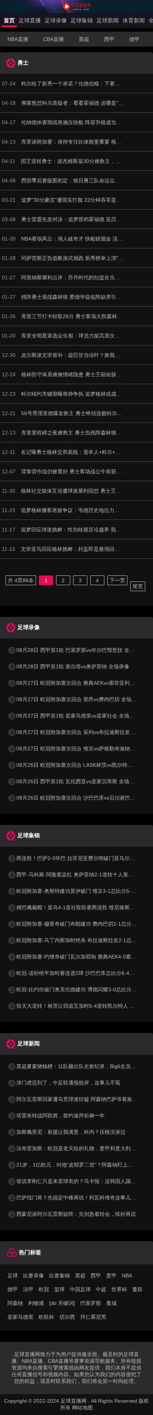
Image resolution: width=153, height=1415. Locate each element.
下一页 (117, 580)
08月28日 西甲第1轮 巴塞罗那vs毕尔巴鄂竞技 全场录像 (80, 650)
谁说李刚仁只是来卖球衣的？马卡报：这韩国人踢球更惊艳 (84, 1181)
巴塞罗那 (90, 1303)
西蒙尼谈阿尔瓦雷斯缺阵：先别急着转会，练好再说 (76, 1214)
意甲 (111, 1275)
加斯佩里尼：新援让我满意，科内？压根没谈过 (71, 1132)
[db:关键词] (62, 1303)
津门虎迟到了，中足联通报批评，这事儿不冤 (68, 1083)
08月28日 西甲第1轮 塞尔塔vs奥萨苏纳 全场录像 (72, 666)
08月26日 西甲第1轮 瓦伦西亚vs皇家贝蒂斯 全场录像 (78, 781)
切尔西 (67, 1317)
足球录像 (56, 20)
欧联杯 (46, 1317)
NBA (127, 1275)
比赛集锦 (59, 1275)
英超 (84, 39)
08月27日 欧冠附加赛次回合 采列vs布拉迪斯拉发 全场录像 (84, 732)
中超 (101, 1289)
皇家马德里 (20, 1317)
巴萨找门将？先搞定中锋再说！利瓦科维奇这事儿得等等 (81, 1198)
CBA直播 (53, 39)
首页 (9, 20)
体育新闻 (134, 20)
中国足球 (80, 1289)
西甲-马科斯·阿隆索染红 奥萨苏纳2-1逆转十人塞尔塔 (77, 875)
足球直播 (30, 20)
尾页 (138, 586)
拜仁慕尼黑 (93, 1317)
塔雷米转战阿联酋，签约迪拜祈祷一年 (60, 1115)
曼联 (137, 1289)
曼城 (111, 1303)
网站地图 (82, 1408)
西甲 (109, 39)
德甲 (134, 39)
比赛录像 (33, 1275)
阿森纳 (15, 1303)
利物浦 (36, 1303)
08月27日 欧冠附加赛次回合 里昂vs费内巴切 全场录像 (79, 699)
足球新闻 (108, 20)
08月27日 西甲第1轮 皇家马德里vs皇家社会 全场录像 (78, 716)
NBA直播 (17, 39)
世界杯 (119, 1289)
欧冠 (44, 1289)
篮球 (59, 1289)
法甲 (28, 1289)
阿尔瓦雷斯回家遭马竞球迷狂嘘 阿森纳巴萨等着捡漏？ (79, 1099)
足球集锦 (82, 20)
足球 (12, 1275)
